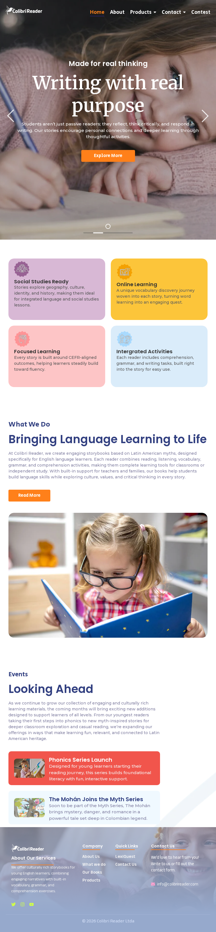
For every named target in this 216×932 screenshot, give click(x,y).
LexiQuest (125, 856)
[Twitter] (13, 904)
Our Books (92, 872)
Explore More (108, 156)
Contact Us (125, 864)
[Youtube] (31, 904)
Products (91, 880)
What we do (93, 864)
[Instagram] (22, 904)
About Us (91, 856)
